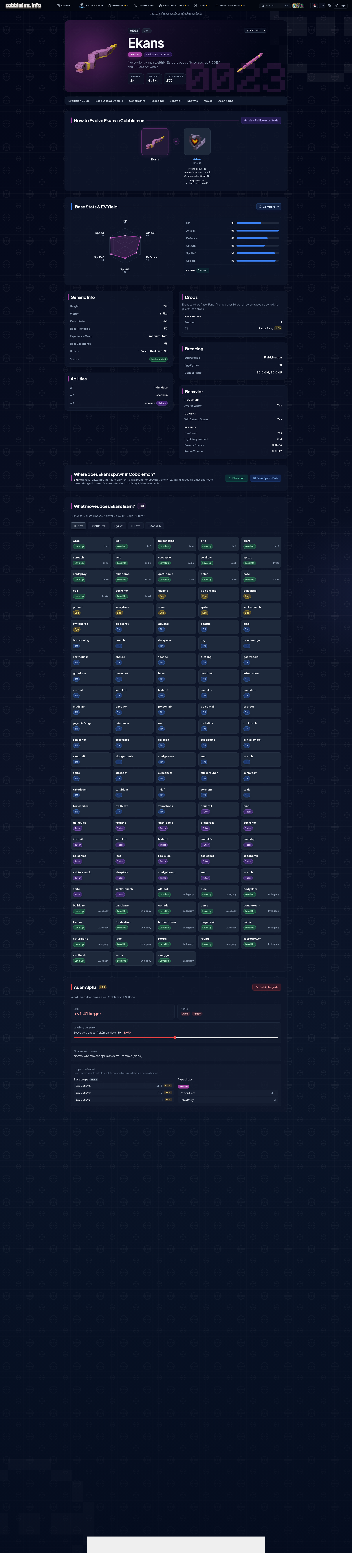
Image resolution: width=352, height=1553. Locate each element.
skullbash (79, 955)
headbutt (207, 673)
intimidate (161, 387)
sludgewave (166, 756)
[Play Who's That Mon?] (315, 5)
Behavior (176, 100)
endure (120, 656)
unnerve (150, 403)
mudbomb (122, 573)
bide (204, 889)
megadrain (208, 922)
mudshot (249, 690)
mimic (247, 922)
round (205, 938)
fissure (77, 922)
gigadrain (79, 673)
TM (135, 525)
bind (246, 623)
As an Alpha (225, 100)
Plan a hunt (238, 478)
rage (118, 938)
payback (121, 706)
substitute (165, 772)
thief (161, 789)
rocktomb (250, 723)
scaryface (122, 607)
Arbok (197, 159)
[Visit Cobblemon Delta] (298, 5)
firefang (206, 656)
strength (121, 772)
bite (203, 540)
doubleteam (251, 905)
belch (204, 573)
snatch (248, 756)
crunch (120, 640)
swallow (206, 557)
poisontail (250, 590)
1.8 (322, 5)
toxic (246, 789)
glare (246, 540)
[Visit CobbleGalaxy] (301, 5)
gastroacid (165, 573)
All (78, 525)
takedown (80, 789)
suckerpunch (252, 607)
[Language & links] (329, 5)
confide (163, 905)
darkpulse (165, 640)
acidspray (80, 573)
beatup (206, 623)
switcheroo (80, 623)
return (162, 938)
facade (163, 656)
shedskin (162, 395)
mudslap (79, 706)
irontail (78, 690)
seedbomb (208, 739)
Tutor (154, 525)
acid (118, 557)
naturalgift (80, 938)
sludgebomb (124, 756)
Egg (118, 525)
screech (78, 557)
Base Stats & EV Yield (109, 100)
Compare (269, 206)
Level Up (98, 525)
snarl (204, 756)
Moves (208, 100)
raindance (122, 723)
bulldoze (79, 905)
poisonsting (166, 540)
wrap (76, 540)
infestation (251, 673)
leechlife (206, 690)
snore (119, 955)
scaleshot (79, 739)
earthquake (81, 656)
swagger (164, 955)
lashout (163, 690)
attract (163, 889)
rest (161, 723)
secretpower (252, 938)
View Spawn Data (267, 478)
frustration (123, 922)
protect (248, 706)
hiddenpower (167, 922)
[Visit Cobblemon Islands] (294, 5)
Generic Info (137, 100)
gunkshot (121, 590)
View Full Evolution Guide (263, 120)
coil (75, 590)
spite (204, 607)
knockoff (121, 690)
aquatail (163, 623)
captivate (122, 905)
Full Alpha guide (269, 987)
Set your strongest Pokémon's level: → (102, 1032)
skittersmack (252, 739)
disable (163, 590)
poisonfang (209, 590)
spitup (247, 557)
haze (246, 573)
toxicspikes (81, 806)
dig (203, 640)
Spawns (192, 100)
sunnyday (250, 772)
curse (204, 905)
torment (206, 789)
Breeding (157, 100)
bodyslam (250, 889)
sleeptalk (79, 756)
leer (118, 540)
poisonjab (165, 706)
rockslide (207, 723)
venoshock (165, 806)
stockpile (164, 557)
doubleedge (251, 640)
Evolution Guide (79, 100)
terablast (121, 789)
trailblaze (121, 806)
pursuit (78, 607)
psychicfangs (82, 723)
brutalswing (81, 640)
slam (161, 607)
